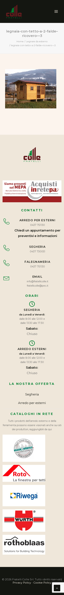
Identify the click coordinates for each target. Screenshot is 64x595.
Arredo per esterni (32, 403)
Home (20, 41)
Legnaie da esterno (37, 41)
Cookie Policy (42, 582)
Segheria (32, 394)
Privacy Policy (22, 582)
